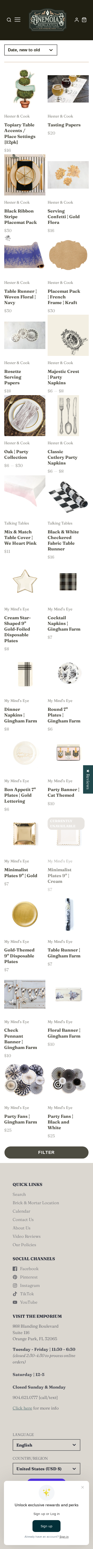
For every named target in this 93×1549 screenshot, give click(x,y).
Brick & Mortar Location (36, 1202)
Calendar (21, 1211)
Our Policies (24, 1244)
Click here (22, 1408)
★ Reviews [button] (88, 779)
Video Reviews (27, 1236)
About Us (22, 1227)
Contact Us (23, 1219)
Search (19, 1194)
